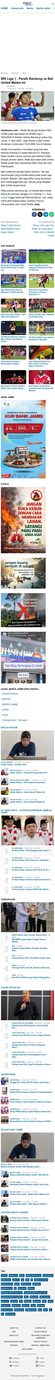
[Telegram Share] (45, 214)
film (27, 1280)
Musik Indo (16, 1305)
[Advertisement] (27, 41)
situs (45, 1310)
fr (31, 1280)
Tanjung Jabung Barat (37, 935)
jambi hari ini (25, 1284)
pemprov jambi (7, 1310)
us (2, 1314)
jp (15, 1288)
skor (31, 193)
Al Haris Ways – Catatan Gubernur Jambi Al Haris (26, 811)
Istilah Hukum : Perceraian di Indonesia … (28, 782)
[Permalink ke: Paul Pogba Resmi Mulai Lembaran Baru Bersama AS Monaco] (41, 377)
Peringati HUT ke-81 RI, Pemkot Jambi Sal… (31, 967)
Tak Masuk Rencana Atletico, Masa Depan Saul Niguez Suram (13, 339)
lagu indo (5, 1301)
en (22, 1280)
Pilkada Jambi (31, 1310)
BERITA (6, 699)
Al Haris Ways (17, 848)
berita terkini (6, 1280)
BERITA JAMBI (10, 704)
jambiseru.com (7, 1288)
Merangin (36, 1301)
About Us (14, 1328)
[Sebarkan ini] (34, 214)
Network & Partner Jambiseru (40, 1336)
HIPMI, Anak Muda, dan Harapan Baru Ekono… (31, 1259)
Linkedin (42, 1362)
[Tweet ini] (40, 214)
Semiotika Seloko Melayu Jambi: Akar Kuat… (30, 1184)
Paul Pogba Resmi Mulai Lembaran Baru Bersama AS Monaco (41, 388)
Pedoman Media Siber (14, 1341)
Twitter (41, 1358)
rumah (4, 197)
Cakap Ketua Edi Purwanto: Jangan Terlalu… (32, 1035)
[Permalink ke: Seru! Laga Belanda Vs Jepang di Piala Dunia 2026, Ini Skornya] (41, 256)
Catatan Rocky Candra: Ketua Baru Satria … (29, 1249)
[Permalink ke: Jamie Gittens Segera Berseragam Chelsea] (13, 353)
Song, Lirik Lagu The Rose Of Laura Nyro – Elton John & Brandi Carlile (43, 228)
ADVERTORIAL (10, 693)
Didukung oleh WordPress (19, 1375)
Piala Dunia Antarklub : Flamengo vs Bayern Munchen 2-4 (39, 292)
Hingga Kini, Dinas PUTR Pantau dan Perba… (30, 1082)
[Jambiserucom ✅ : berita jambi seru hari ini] (27, 3)
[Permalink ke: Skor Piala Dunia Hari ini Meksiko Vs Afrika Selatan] (13, 281)
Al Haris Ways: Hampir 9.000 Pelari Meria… (31, 889)
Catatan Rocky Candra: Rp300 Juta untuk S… (30, 1230)
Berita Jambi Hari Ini (33, 1275)
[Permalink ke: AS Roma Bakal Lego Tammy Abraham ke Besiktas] (41, 328)
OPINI (5, 709)
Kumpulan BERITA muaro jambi (36, 1293)
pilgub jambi (19, 1310)
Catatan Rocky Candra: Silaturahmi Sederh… (30, 1220)
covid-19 (16, 1280)
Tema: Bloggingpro (38, 1375)
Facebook (15, 1358)
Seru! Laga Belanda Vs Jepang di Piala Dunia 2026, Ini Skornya (41, 267)
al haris (4, 1275)
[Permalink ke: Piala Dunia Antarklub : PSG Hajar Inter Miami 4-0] (13, 306)
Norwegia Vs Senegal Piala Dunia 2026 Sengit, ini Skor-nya (13, 267)
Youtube (16, 1365)
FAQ (14, 1331)
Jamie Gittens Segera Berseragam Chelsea (10, 362)
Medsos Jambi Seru (40, 1345)
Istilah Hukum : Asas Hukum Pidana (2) (27, 802)
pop (39, 1310)
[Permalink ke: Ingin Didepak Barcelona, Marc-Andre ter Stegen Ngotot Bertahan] (41, 353)
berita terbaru (48, 1275)
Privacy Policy (41, 1341)
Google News (40, 1331)
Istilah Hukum (9, 727)
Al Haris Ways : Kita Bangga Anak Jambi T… (32, 850)
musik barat (6, 1305)
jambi (17, 1284)
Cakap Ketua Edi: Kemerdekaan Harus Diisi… (29, 1055)
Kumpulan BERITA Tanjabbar (12, 1297)
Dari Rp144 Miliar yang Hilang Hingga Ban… (31, 977)
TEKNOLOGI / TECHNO (14, 720)
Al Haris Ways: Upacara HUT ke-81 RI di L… (31, 870)
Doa (13, 946)
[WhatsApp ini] (51, 214)
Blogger (42, 1365)
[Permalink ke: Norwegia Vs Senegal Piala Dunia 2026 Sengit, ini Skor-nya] (13, 256)
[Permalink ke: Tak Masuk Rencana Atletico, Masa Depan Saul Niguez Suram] (13, 328)
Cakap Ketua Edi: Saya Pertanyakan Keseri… (32, 1064)
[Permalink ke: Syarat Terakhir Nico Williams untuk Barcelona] (41, 306)
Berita (14, 935)
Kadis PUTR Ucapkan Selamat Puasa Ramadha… (32, 1092)
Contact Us (40, 1328)
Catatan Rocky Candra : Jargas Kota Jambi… (30, 1240)
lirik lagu (28, 1301)
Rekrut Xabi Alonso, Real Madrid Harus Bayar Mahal (11, 227)
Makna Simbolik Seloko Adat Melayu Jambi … (21, 1166)
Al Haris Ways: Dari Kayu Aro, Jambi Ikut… (31, 860)
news (33, 1305)
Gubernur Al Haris (41, 1280)
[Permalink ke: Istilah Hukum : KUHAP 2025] (27, 745)
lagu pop (14, 1301)
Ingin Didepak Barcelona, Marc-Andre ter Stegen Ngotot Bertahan (40, 363)
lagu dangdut (44, 1297)
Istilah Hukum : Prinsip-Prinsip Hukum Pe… (29, 772)
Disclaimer (27, 1349)
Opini (14, 975)
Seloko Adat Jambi (12, 1129)
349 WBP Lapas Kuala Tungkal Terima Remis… (29, 940)
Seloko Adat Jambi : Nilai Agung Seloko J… (29, 1204)
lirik (21, 1301)
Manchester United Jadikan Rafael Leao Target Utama (13, 387)
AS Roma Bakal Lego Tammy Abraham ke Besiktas (41, 338)
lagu (26, 1297)
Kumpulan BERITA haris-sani (12, 1293)
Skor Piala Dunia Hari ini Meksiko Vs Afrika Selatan (12, 290)
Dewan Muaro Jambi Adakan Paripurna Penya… (31, 1102)
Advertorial (8, 1074)
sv (50, 1310)
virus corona (10, 1314)
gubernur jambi (7, 1284)
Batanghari (13, 1275)
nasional (26, 1305)
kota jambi (22, 1288)
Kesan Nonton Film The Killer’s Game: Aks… (32, 958)
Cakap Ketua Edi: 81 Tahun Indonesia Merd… (28, 1046)
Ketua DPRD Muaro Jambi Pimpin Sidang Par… (31, 1111)
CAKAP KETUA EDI (10, 987)
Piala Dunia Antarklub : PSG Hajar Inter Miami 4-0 (13, 315)
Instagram (15, 1362)
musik (50, 1301)
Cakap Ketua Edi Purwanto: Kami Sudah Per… (30, 1026)
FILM (5, 714)
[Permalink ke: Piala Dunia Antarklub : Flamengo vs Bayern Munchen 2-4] (41, 281)
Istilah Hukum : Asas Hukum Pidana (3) (27, 792)
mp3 (44, 1301)
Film (13, 956)
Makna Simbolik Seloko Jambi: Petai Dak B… (30, 1175)
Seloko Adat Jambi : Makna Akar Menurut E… (30, 1194)
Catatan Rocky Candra (14, 1212)
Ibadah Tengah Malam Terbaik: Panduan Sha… (29, 949)
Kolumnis (25, 780)
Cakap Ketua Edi (18, 1023)
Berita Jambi (23, 935)
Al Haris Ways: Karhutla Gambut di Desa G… (32, 879)
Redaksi (14, 1345)
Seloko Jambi (6, 1164)
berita (22, 1275)
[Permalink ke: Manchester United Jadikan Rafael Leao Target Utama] (13, 377)
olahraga (41, 1305)
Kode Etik (13, 1335)
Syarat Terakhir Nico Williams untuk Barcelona (41, 315)
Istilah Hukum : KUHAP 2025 (13, 764)
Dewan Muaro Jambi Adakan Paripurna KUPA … (31, 1121)
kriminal (31, 1288)
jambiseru (36, 1284)
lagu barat (33, 1297)
